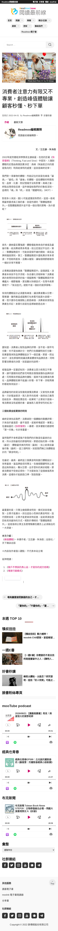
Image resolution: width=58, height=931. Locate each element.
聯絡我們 (39, 26)
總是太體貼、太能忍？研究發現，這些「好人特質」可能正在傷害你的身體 (39, 678)
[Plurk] (32, 865)
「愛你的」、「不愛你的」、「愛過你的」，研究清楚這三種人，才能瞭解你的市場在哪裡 (34, 606)
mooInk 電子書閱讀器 (13, 895)
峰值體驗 (8, 539)
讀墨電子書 (7, 889)
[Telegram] (39, 865)
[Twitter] (11, 865)
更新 (25, 26)
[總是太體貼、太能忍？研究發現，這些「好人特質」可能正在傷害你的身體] (12, 680)
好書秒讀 (48, 115)
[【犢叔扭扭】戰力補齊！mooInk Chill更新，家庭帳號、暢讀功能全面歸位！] (12, 638)
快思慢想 (20, 426)
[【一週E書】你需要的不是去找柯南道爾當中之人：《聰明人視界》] (12, 659)
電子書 (35, 2)
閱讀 (18, 20)
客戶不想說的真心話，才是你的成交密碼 (28, 567)
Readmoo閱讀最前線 (10, 2)
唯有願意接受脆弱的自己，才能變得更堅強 (24, 597)
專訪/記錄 (42, 20)
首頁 (10, 20)
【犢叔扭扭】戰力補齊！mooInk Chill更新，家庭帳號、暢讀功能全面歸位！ (39, 636)
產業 (14, 26)
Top (52, 883)
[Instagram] (18, 865)
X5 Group (50, 81)
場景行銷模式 (15, 571)
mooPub (53, 2)
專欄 (29, 20)
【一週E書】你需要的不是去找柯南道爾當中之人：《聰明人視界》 (39, 657)
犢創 (47, 2)
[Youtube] (25, 865)
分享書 (41, 2)
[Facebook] (5, 865)
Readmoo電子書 (29, 32)
